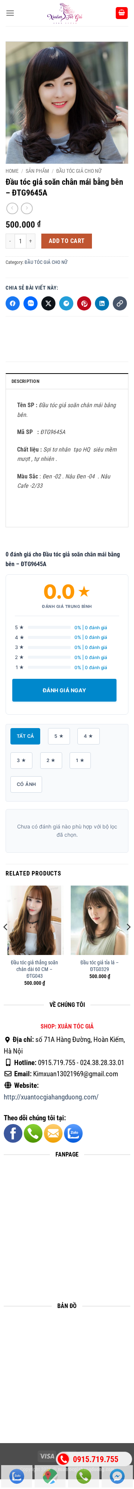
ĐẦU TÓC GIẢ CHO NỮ (79, 171)
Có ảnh (26, 784)
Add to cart (67, 241)
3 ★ (21, 760)
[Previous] (5, 942)
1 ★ (80, 760)
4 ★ (88, 736)
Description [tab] (25, 381)
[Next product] (12, 208)
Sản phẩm (37, 171)
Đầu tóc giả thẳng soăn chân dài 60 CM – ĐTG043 (34, 968)
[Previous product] (26, 208)
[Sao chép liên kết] (120, 303)
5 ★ (59, 736)
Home (12, 171)
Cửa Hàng (50, 1476)
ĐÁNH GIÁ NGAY (64, 690)
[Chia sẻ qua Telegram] (66, 303)
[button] (10, 13)
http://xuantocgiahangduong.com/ (51, 1097)
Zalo (16, 1476)
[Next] (128, 942)
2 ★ (51, 760)
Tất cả (25, 736)
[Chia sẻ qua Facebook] (13, 303)
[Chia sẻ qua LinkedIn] (102, 303)
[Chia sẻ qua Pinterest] (84, 303)
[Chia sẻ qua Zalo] (30, 303)
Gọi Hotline (83, 1476)
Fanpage (117, 1476)
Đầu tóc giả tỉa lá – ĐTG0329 (99, 965)
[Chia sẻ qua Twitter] (48, 303)
